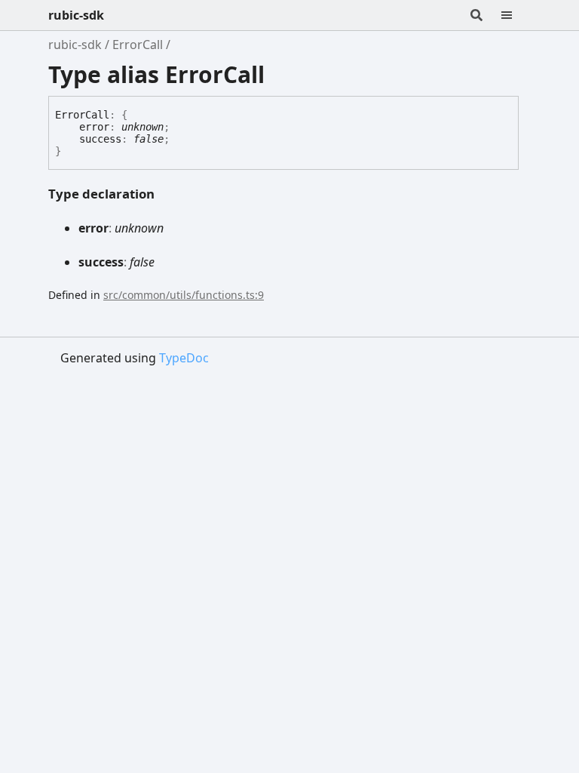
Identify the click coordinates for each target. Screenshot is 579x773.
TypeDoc (184, 358)
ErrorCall (137, 44)
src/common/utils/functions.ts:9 (183, 295)
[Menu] (516, 15)
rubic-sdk (76, 15)
